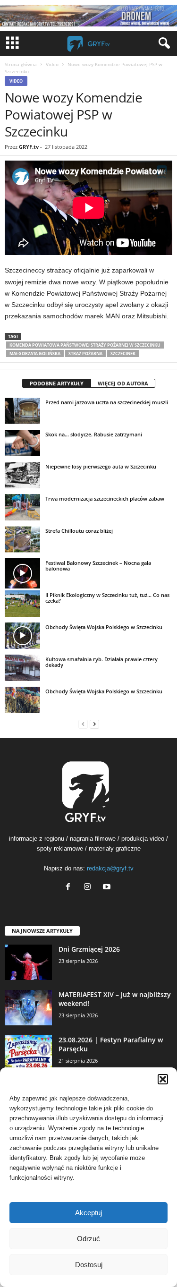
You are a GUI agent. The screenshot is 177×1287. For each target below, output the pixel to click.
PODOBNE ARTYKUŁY (57, 383)
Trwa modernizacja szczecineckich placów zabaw (104, 498)
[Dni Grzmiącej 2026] (28, 962)
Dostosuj (88, 1265)
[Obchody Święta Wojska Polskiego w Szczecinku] (22, 635)
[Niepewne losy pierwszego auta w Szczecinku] (22, 475)
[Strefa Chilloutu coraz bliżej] (22, 539)
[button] (163, 1079)
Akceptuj (88, 1213)
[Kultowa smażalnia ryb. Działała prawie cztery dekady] (22, 668)
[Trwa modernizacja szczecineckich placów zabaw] (22, 507)
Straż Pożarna (85, 353)
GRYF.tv (29, 146)
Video (52, 64)
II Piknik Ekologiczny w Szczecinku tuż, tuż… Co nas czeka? (107, 597)
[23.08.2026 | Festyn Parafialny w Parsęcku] (28, 1053)
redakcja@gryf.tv (110, 868)
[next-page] (94, 724)
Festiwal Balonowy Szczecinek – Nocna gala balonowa (98, 565)
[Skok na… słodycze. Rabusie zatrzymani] (22, 443)
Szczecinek (122, 353)
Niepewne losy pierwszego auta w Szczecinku (100, 466)
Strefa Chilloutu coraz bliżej (79, 530)
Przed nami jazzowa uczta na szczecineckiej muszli (106, 402)
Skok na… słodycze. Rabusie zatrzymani (93, 434)
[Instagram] (89, 887)
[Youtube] (108, 887)
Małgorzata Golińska (34, 353)
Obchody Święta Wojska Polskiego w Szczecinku (103, 627)
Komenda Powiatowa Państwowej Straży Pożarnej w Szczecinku (84, 345)
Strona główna (21, 64)
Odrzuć (88, 1239)
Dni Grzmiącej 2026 (89, 949)
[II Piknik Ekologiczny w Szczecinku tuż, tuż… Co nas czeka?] (22, 603)
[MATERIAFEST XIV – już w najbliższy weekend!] (28, 1007)
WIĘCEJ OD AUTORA (123, 383)
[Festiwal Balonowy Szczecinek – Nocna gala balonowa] (22, 573)
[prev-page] (83, 724)
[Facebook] (70, 887)
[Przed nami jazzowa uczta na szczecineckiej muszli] (22, 411)
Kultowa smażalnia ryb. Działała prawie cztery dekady (101, 662)
